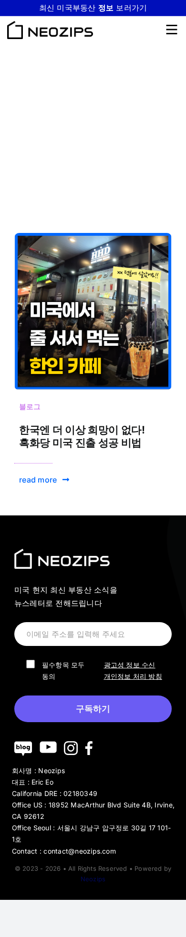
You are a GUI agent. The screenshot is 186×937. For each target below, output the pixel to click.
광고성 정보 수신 (129, 665)
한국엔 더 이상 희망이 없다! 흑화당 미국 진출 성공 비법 (82, 435)
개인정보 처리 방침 (133, 676)
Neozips (93, 879)
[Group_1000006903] (93, 237)
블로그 (30, 406)
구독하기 (93, 709)
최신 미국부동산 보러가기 (93, 7)
